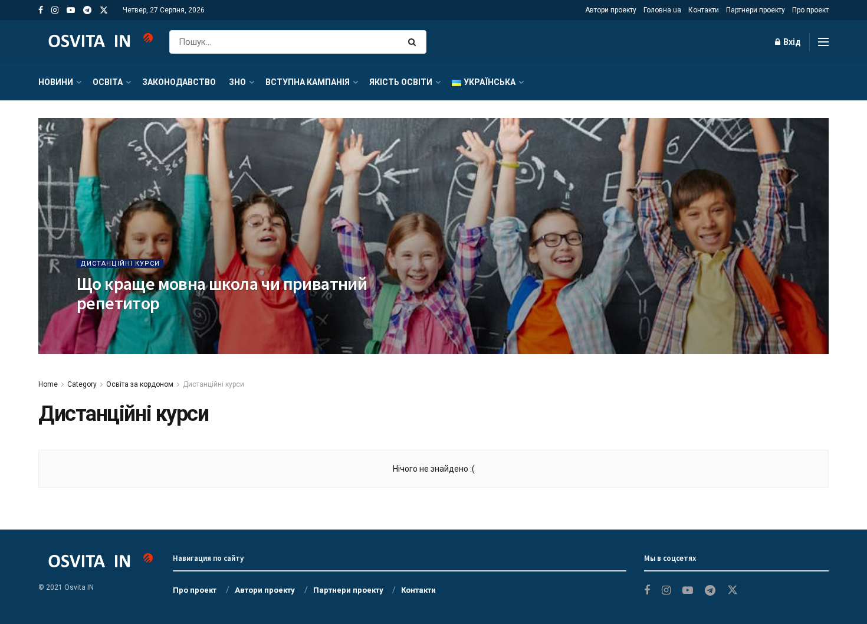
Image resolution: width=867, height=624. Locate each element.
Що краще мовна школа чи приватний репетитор (222, 293)
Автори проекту (610, 10)
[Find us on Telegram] (87, 10)
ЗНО (237, 82)
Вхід (791, 42)
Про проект (810, 10)
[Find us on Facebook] (40, 10)
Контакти (703, 10)
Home (48, 384)
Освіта (108, 82)
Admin (125, 327)
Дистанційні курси (120, 263)
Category (82, 384)
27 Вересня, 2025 (176, 327)
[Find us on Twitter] (104, 10)
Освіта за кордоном (139, 384)
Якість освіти (400, 82)
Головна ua (662, 10)
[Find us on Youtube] (71, 10)
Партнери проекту (755, 10)
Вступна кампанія (307, 82)
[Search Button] (414, 42)
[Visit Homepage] (95, 42)
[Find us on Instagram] (54, 10)
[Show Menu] (823, 42)
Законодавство (179, 82)
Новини (55, 82)
